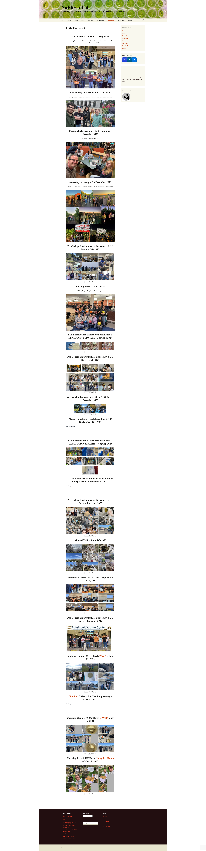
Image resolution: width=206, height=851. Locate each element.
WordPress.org (106, 826)
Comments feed (106, 823)
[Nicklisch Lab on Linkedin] (129, 59)
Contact (130, 20)
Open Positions (121, 20)
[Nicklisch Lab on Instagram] (124, 59)
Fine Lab (73, 696)
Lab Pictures (110, 20)
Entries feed (106, 821)
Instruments (100, 20)
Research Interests (79, 20)
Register (105, 816)
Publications (91, 20)
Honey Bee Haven (105, 758)
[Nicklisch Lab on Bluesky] (134, 59)
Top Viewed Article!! (67, 834)
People (69, 20)
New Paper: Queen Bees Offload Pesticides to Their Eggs (69, 818)
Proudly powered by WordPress (69, 847)
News (62, 20)
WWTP (103, 656)
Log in (104, 819)
